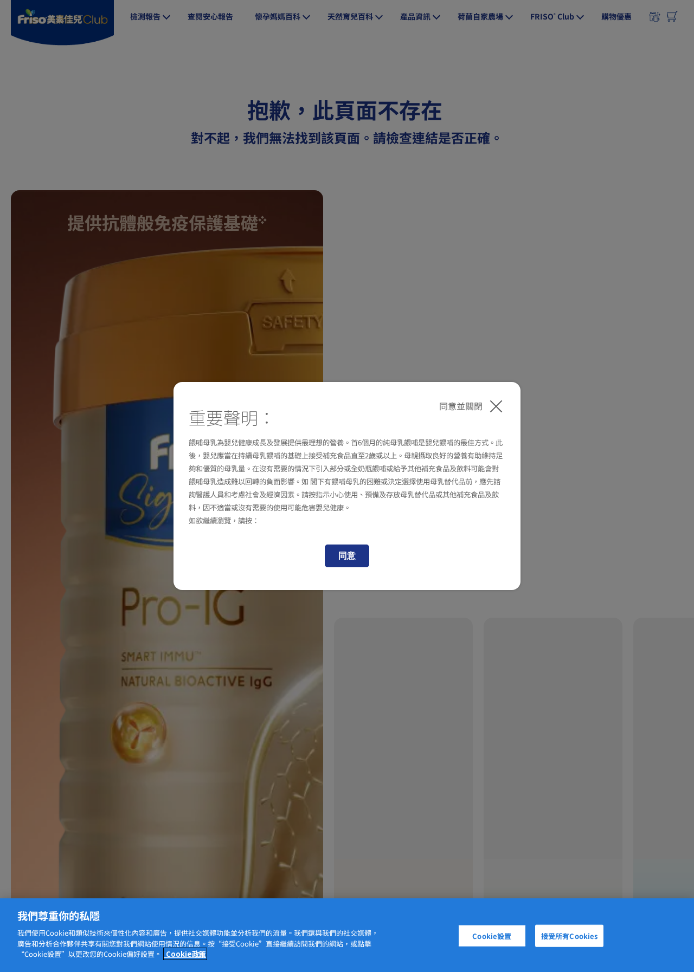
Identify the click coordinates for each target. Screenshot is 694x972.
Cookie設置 (491, 935)
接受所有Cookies (569, 935)
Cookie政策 (185, 954)
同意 (347, 555)
